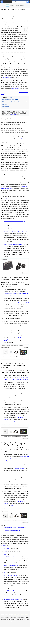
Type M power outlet (19, 468)
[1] (10, 77)
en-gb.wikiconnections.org (8, 614)
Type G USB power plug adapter (11, 556)
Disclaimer (26, 614)
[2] (7, 339)
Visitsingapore (7, 548)
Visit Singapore (5, 77)
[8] (24, 467)
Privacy (11, 615)
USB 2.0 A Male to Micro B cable (19, 379)
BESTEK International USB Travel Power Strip (14, 244)
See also (5, 104)
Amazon (5, 551)
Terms (15, 615)
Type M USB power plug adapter (11, 590)
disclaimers (13, 114)
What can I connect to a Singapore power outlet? (15, 527)
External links (6, 106)
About (15, 614)
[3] (28, 302)
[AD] (11, 256)
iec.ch (5, 554)
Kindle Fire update (15, 88)
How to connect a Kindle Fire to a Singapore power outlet (15, 101)
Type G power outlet (22, 302)
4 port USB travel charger (9, 198)
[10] (9, 256)
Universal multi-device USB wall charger (13, 599)
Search (18, 615)
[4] (15, 293)
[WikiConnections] (15, 5)
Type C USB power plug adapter (11, 575)
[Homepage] (2, 2)
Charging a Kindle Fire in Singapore (10, 99)
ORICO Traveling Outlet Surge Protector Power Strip (16, 231)
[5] (10, 295)
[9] (10, 458)
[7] (7, 379)
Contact (18, 614)
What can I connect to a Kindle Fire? (12, 530)
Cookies (22, 614)
